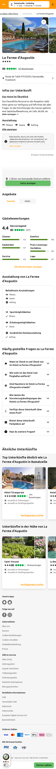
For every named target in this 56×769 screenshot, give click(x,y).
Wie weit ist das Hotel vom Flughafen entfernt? (23, 374)
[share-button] (44, 22)
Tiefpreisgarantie (9, 673)
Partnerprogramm (9, 678)
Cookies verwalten (10, 640)
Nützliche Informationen (12, 682)
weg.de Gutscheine (10, 668)
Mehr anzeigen (15, 146)
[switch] (6, 765)
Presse (5, 649)
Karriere (5, 631)
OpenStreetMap (47, 155)
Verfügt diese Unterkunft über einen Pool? (25, 411)
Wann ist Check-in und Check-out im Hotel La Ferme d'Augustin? (26, 363)
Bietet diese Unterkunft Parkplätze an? (22, 422)
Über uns (6, 626)
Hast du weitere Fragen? (22, 431)
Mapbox (36, 155)
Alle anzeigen (9, 129)
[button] (25, 35)
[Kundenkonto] (52, 4)
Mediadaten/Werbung (11, 644)
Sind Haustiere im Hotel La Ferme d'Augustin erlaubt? (27, 385)
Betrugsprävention (10, 687)
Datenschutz (7, 711)
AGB (4, 697)
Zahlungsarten (8, 664)
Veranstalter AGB (9, 702)
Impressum (6, 706)
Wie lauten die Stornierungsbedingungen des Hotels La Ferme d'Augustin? (25, 398)
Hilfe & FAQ (7, 659)
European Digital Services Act (14, 715)
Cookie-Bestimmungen (11, 635)
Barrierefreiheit (8, 720)
